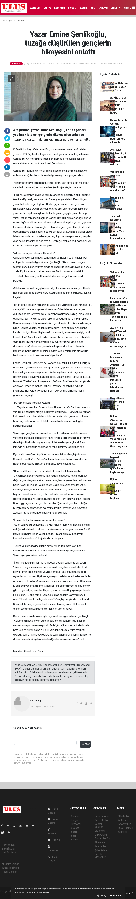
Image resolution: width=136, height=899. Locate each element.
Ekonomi (59, 7)
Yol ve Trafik (101, 820)
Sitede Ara (124, 816)
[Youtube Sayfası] (21, 825)
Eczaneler (100, 830)
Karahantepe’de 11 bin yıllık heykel (119, 249)
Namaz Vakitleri (99, 825)
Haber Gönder (9, 871)
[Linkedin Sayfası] (28, 825)
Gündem (35, 7)
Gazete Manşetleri (100, 855)
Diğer (114, 7)
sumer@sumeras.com (42, 706)
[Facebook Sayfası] (3, 825)
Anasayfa (8, 20)
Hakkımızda (8, 844)
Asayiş (103, 7)
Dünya (47, 7)
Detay (102, 895)
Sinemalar (100, 842)
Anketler (122, 820)
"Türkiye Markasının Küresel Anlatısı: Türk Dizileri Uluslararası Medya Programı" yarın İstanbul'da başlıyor (117, 372)
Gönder (86, 744)
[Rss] (34, 825)
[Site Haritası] (4, 832)
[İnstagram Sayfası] (15, 825)
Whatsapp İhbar (10, 867)
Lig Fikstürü (101, 834)
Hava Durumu (102, 816)
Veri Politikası (9, 852)
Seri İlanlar (100, 846)
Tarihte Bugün (102, 838)
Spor (93, 7)
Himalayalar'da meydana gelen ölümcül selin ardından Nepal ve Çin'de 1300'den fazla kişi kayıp (119, 309)
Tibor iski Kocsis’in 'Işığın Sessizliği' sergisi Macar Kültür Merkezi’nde (118, 227)
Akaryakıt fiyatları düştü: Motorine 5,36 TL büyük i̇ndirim (118, 157)
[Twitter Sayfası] (9, 825)
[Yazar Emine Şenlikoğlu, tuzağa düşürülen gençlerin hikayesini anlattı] (48, 96)
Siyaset (72, 7)
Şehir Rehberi (102, 850)
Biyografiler (124, 824)
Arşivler (56, 839)
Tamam (116, 895)
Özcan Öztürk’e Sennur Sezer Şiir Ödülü (119, 87)
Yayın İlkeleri (8, 848)
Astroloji (122, 831)
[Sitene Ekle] (10, 832)
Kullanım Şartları (10, 863)
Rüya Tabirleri (125, 827)
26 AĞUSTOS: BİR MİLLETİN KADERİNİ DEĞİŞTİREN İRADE (118, 105)
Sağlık (84, 7)
